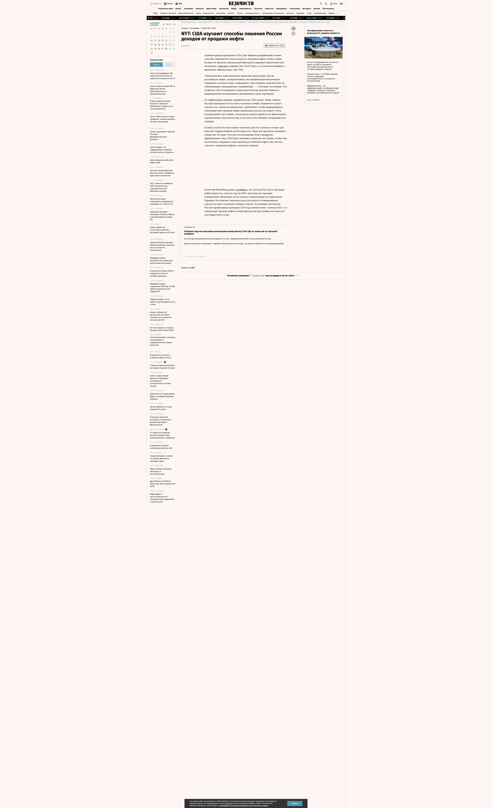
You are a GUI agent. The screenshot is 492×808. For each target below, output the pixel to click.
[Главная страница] (241, 3)
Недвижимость (245, 9)
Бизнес (178, 9)
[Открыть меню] (341, 3)
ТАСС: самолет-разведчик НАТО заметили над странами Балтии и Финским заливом (161, 187)
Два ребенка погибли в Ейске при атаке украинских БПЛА (162, 483)
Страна (240, 13)
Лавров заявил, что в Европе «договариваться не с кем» (162, 302)
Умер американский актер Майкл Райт (161, 161)
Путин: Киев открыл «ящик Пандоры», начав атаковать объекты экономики (162, 119)
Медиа (234, 9)
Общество (269, 9)
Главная (185, 28)
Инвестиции (211, 9)
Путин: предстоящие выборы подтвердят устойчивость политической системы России (160, 381)
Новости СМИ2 (188, 268)
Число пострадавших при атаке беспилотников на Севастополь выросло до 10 (162, 76)
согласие (228, 803)
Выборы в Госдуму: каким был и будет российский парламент (325, 22)
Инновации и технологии (273, 13)
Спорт (309, 13)
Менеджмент (281, 9)
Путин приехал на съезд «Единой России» (161, 408)
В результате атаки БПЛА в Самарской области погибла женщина (162, 273)
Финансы (200, 9)
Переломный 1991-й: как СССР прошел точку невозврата (221, 22)
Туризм (331, 13)
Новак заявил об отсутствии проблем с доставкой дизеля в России (162, 230)
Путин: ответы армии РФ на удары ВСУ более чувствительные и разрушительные (162, 90)
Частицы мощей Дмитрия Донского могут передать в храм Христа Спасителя (162, 173)
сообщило (241, 189)
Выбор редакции (188, 22)
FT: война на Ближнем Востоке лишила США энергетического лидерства (162, 435)
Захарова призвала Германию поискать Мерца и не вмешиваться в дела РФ (162, 216)
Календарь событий (155, 24)
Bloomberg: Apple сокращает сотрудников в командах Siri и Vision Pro (161, 201)
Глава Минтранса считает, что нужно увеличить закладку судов (161, 458)
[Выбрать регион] (321, 3)
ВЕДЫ (155, 13)
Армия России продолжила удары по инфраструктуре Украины (162, 396)
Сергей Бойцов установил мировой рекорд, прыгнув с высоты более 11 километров (162, 246)
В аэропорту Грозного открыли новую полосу (160, 356)
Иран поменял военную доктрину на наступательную (160, 471)
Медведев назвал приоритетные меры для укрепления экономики (161, 260)
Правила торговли (168, 13)
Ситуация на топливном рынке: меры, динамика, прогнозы (272, 22)
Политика (258, 9)
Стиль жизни (295, 9)
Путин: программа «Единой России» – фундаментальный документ (162, 135)
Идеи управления (185, 13)
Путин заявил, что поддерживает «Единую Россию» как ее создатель (162, 149)
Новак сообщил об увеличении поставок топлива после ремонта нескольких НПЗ (160, 316)
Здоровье (300, 13)
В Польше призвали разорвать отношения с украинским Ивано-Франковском (161, 421)
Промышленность (252, 13)
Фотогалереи (328, 9)
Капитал (231, 13)
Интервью (307, 9)
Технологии (224, 9)
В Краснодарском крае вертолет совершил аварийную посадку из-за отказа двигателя (161, 105)
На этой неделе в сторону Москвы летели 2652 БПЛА (162, 329)
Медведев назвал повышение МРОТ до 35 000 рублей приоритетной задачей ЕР (162, 288)
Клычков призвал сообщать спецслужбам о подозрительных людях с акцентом (162, 341)
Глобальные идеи (165, 9)
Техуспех (290, 13)
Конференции (320, 13)
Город (198, 13)
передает (223, 66)
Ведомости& (208, 13)
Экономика (188, 9)
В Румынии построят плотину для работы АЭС (161, 446)
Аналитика (220, 13)
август (169, 24)
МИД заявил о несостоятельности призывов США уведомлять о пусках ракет (162, 498)
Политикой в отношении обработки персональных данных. (244, 806)
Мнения (317, 9)
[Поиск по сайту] (326, 3)
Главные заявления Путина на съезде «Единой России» (162, 366)
